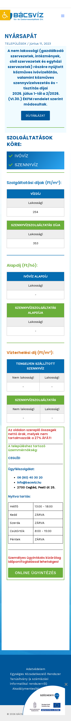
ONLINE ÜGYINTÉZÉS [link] (35, 572)
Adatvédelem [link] (35, 669)
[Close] (66, 684)
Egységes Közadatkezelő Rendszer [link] (35, 674)
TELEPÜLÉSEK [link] (15, 43)
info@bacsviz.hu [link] (29, 482)
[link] (5, 15)
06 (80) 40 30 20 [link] (30, 477)
